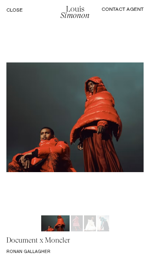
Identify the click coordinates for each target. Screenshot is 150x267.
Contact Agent (123, 9)
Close (14, 10)
